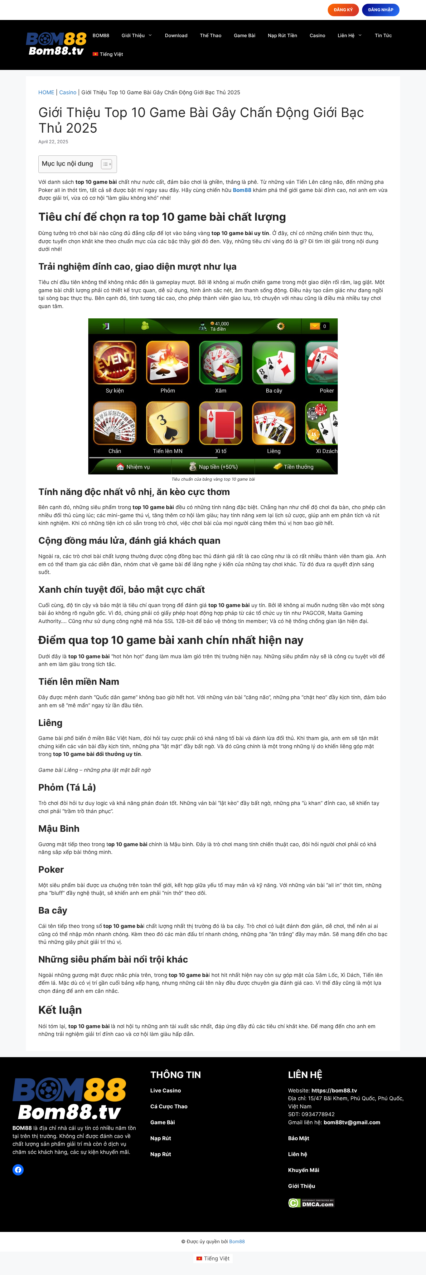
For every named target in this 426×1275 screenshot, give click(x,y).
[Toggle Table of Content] (103, 164)
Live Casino (165, 1090)
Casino (317, 35)
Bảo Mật (298, 1138)
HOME (46, 92)
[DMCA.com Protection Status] (311, 1206)
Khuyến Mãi (303, 1170)
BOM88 (101, 35)
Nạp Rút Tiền (282, 35)
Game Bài (244, 35)
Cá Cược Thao (168, 1106)
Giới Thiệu (133, 35)
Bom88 (242, 190)
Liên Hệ (346, 35)
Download (176, 35)
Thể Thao (210, 35)
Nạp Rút (160, 1138)
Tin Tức (383, 35)
